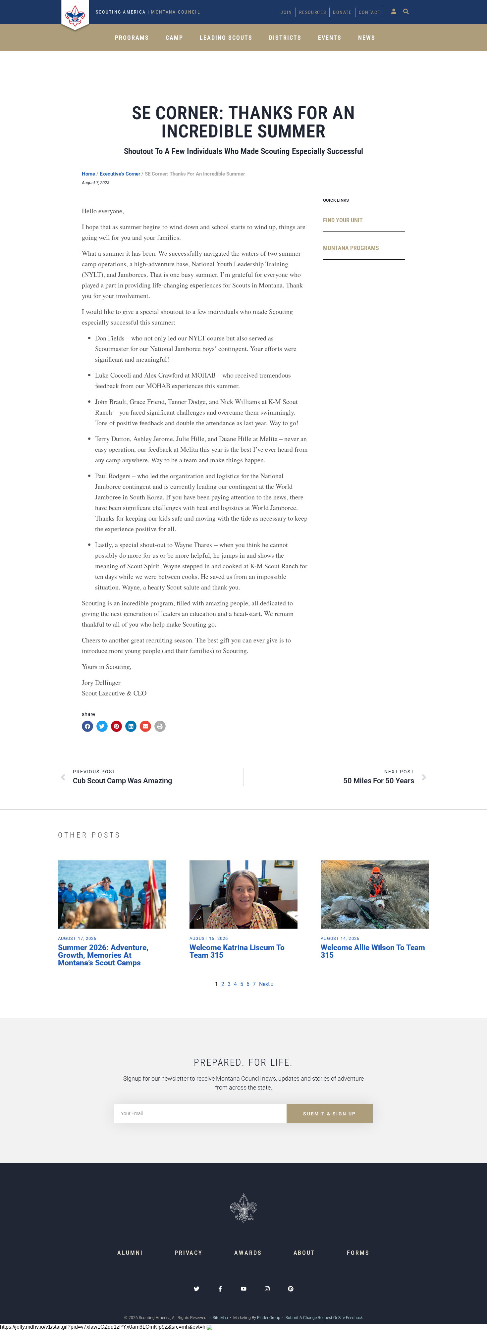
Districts (285, 37)
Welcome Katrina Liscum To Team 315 (237, 951)
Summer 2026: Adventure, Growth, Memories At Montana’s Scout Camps (103, 955)
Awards (248, 1252)
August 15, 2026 (208, 938)
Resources (312, 12)
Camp (174, 37)
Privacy (189, 1252)
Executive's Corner (120, 174)
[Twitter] (196, 1289)
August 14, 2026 (340, 938)
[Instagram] (267, 1289)
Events (330, 37)
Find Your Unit (343, 220)
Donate (342, 12)
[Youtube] (243, 1289)
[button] (87, 726)
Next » (266, 984)
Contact (370, 12)
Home (88, 174)
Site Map (220, 1317)
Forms (358, 1252)
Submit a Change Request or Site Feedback (324, 1317)
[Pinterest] (291, 1289)
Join (286, 12)
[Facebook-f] (220, 1289)
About (305, 1252)
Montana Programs (351, 247)
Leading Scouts (226, 37)
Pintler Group (268, 1317)
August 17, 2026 (77, 938)
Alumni (130, 1252)
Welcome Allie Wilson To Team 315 (373, 951)
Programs (132, 37)
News (366, 37)
